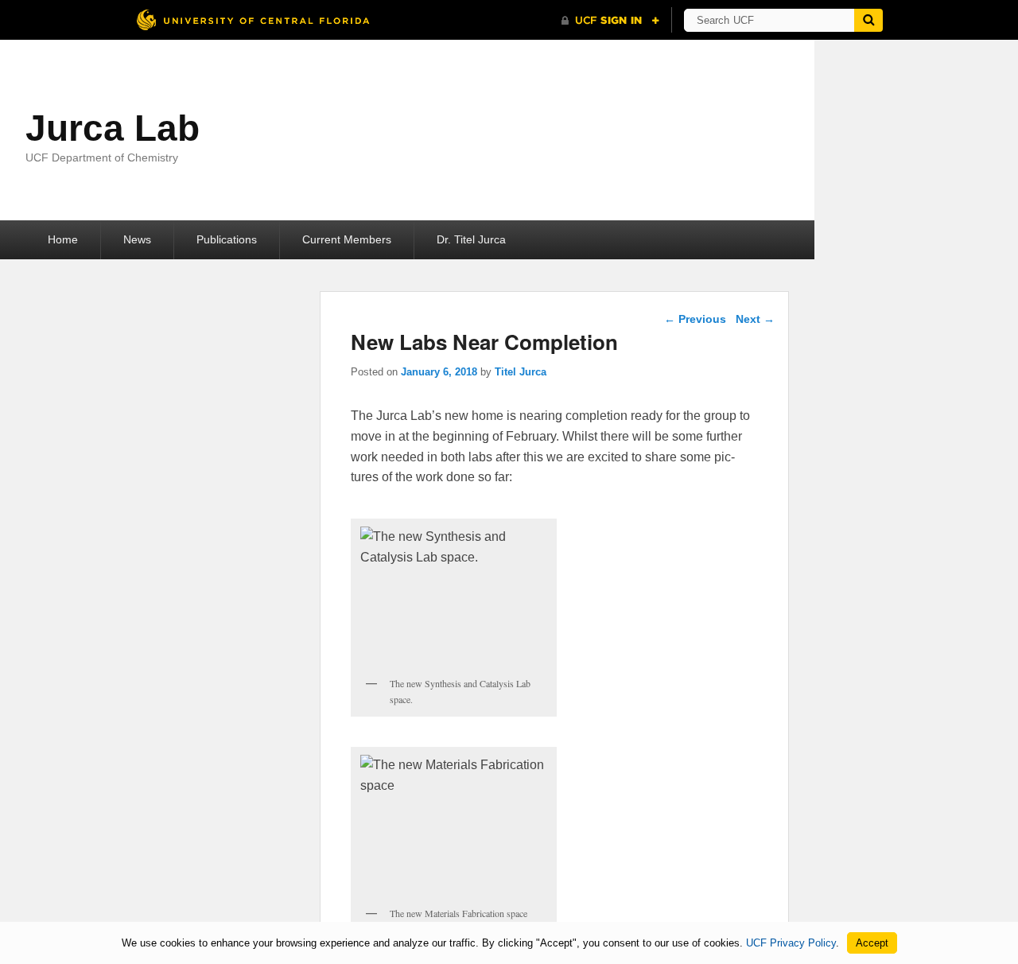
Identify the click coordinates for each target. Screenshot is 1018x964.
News (137, 239)
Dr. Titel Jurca (471, 239)
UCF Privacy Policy (791, 943)
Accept (872, 943)
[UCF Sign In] (610, 20)
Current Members (346, 239)
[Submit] (868, 20)
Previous (695, 319)
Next (755, 319)
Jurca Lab (112, 128)
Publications (226, 239)
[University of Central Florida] (253, 19)
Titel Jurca (520, 372)
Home (63, 239)
